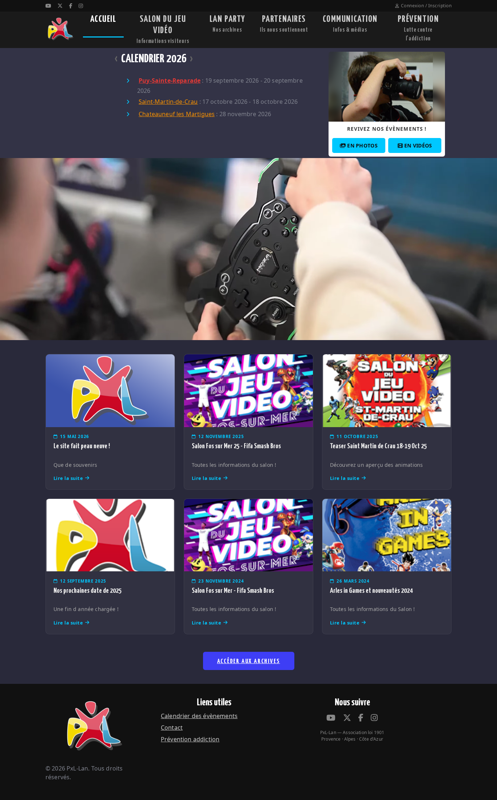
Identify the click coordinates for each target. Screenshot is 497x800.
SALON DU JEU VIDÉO (162, 29)
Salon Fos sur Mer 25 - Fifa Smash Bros (236, 446)
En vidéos (418, 145)
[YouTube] (48, 5)
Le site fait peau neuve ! (81, 446)
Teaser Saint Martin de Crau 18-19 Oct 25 (378, 446)
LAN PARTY (227, 24)
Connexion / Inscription (426, 6)
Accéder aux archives (248, 661)
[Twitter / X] (60, 5)
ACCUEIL (103, 19)
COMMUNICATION (350, 24)
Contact (172, 728)
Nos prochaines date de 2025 (87, 590)
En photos (362, 145)
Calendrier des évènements (199, 716)
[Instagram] (81, 5)
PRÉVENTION (418, 28)
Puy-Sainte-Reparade (169, 80)
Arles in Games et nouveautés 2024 (371, 590)
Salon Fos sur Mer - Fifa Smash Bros (233, 590)
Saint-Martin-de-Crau (168, 102)
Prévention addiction (190, 739)
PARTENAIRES (284, 24)
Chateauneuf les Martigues (177, 114)
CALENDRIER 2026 (154, 59)
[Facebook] (70, 5)
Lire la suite (68, 478)
